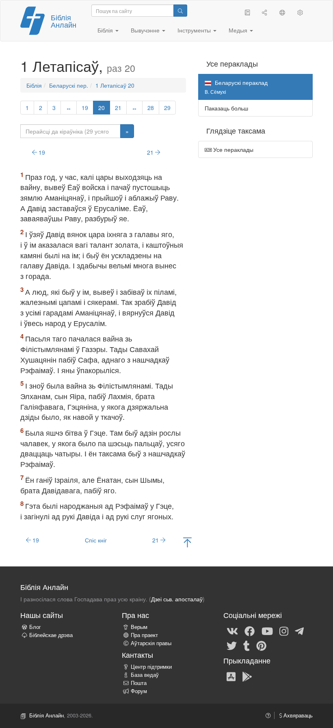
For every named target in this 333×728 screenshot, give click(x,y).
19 (85, 108)
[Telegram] (299, 630)
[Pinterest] (261, 645)
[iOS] (231, 676)
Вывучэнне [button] (146, 30)
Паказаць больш (226, 108)
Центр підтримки (151, 666)
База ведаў (145, 674)
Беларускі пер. (68, 85)
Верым (139, 627)
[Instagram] (283, 630)
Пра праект (144, 635)
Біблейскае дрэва (51, 635)
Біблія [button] (106, 30)
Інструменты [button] (194, 30)
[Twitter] (232, 645)
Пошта (139, 683)
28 (150, 108)
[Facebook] (249, 630)
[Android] (247, 676)
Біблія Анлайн (63, 20)
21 (118, 108)
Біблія (34, 85)
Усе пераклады (232, 149)
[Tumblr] (246, 645)
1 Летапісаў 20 (114, 85)
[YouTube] (267, 630)
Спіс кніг (96, 540)
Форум (139, 691)
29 (167, 108)
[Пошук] (180, 10)
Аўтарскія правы (151, 643)
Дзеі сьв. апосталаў (177, 599)
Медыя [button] (239, 30)
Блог (35, 627)
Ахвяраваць (297, 715)
